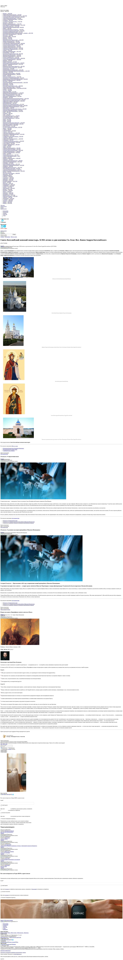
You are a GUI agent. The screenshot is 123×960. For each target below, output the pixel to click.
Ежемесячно (4, 748)
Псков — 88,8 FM (7, 121)
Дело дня (2, 205)
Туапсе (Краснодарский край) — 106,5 (11, 156)
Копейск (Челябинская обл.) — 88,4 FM (11, 80)
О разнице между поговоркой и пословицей (10, 859)
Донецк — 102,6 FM (7, 50)
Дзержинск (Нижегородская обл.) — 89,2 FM (13, 48)
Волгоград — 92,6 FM (8, 35)
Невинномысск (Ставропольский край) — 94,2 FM (14, 99)
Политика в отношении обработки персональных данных (13, 952)
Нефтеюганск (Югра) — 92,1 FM (10, 102)
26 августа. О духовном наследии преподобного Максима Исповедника (19, 521)
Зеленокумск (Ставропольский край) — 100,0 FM (14, 58)
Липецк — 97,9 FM (7, 89)
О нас (4, 215)
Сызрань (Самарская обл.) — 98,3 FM (11, 144)
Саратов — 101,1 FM (7, 131)
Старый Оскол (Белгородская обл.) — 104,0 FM (13, 141)
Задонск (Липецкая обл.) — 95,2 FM (11, 57)
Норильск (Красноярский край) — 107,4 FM (12, 110)
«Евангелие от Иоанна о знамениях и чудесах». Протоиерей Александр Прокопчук (19, 845)
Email (2, 800)
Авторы (5, 213)
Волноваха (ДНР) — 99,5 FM (9, 36)
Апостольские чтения (5, 609)
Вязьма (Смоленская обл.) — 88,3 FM (11, 41)
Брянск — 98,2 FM (7, 28)
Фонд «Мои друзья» (12, 932)
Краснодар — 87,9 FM (8, 83)
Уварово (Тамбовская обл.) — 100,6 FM (11, 158)
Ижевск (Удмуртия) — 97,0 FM (10, 61)
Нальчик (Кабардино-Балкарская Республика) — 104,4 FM (16, 98)
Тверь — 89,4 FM (7, 146)
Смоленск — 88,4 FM (7, 137)
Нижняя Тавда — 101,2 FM (9, 195)
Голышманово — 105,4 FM (9, 184)
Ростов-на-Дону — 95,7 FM (9, 126)
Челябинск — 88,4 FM (8, 166)
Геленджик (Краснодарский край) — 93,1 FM (13, 44)
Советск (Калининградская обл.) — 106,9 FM (13, 138)
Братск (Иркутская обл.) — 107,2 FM (11, 26)
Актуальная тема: (15, 518)
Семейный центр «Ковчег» (9, 450)
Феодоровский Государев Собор (10, 449)
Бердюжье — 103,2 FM (8, 180)
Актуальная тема (4, 454)
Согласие (7, 808)
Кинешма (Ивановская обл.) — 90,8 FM (11, 74)
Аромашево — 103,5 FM (8, 177)
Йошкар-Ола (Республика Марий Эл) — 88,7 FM (13, 66)
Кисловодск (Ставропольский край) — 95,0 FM (13, 77)
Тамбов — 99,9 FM (7, 145)
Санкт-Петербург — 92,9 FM (9, 130)
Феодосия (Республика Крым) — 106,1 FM (12, 161)
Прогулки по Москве (9, 830)
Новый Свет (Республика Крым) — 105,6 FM (13, 111)
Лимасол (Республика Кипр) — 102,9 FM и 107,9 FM (14, 88)
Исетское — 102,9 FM (8, 190)
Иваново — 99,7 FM (7, 60)
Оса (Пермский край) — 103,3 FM (10, 117)
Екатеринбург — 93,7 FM (8, 52)
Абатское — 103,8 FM (8, 176)
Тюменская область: (7, 175)
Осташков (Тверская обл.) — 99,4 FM (11, 118)
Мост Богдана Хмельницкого (7, 832)
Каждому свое (4, 866)
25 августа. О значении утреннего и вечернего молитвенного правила (18, 522)
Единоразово (12, 748)
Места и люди (14, 236)
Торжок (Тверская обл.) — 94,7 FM (10, 154)
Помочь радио (4, 750)
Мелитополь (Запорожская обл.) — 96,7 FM (12, 94)
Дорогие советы (4, 838)
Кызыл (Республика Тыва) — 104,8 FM (11, 87)
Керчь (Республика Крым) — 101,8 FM (11, 73)
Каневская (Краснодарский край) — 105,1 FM (13, 69)
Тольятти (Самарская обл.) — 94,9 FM (11, 152)
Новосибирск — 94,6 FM (8, 107)
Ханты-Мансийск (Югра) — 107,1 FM (11, 164)
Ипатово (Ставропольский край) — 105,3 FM (13, 64)
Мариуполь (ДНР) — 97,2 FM (9, 91)
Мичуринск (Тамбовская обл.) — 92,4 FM (12, 96)
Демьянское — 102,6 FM (8, 185)
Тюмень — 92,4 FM (7, 157)
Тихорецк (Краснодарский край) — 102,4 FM (13, 150)
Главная (2, 236)
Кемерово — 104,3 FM (8, 72)
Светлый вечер (8, 844)
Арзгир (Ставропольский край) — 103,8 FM (12, 19)
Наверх (2, 920)
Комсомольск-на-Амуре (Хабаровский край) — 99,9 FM (15, 79)
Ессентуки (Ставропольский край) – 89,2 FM (13, 53)
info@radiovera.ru (4, 937)
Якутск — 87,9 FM (7, 172)
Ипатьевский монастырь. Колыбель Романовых (13, 448)
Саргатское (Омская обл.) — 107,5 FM (11, 133)
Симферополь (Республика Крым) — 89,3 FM (13, 136)
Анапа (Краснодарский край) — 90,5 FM (12, 18)
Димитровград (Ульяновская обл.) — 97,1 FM (13, 49)
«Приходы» (26, 932)
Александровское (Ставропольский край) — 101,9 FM (15, 15)
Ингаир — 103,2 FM (7, 189)
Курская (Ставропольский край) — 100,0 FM (13, 86)
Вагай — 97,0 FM (7, 182)
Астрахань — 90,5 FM (8, 20)
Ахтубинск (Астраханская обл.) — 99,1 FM (12, 21)
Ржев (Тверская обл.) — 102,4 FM (10, 125)
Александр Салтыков (5, 852)
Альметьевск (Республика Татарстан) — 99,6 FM (13, 17)
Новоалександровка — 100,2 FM (10, 196)
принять (2, 958)
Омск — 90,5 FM (7, 112)
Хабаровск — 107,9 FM (8, 163)
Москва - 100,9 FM (5, 11)
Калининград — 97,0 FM (8, 68)
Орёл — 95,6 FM (6, 114)
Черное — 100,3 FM (7, 202)
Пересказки (7, 837)
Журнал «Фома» (4, 932)
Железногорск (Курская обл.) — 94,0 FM (12, 54)
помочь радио (4, 206)
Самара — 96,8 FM (7, 129)
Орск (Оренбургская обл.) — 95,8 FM (11, 115)
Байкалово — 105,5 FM (8, 179)
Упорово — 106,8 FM (7, 200)
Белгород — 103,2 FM (8, 22)
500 (1, 744)
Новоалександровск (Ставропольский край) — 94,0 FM (15, 105)
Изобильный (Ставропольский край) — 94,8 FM (13, 63)
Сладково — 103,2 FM (8, 199)
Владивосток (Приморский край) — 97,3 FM (13, 31)
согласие (7, 816)
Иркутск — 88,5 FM (7, 65)
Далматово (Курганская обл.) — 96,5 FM (12, 46)
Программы (5, 211)
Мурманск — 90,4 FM (8, 97)
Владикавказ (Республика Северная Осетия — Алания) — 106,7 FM (18, 33)
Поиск (14, 234)
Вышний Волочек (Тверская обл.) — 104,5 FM (13, 40)
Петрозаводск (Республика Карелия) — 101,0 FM (14, 122)
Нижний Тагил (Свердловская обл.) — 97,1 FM (13, 104)
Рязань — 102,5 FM (7, 128)
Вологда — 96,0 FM (7, 37)
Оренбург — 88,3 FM (7, 113)
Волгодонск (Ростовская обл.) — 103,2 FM (12, 34)
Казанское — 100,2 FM (8, 192)
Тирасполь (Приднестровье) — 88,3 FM (11, 149)
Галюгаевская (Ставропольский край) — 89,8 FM (14, 43)
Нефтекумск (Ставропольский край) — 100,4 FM (14, 100)
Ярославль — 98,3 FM (8, 174)
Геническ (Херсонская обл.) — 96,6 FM (11, 45)
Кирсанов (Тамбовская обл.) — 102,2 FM (12, 76)
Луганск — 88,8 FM (7, 90)
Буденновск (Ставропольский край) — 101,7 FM (13, 30)
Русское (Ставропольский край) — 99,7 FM (12, 127)
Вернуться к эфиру (5, 10)
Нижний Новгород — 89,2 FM (9, 103)
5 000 (6, 744)
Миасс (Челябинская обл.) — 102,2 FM (11, 95)
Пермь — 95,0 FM (7, 120)
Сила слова (7, 858)
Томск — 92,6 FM (7, 153)
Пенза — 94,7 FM (7, 119)
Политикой (4, 810)
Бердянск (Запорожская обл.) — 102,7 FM (12, 23)
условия (9, 749)
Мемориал (5, 929)
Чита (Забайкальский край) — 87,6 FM (11, 168)
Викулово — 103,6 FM (8, 183)
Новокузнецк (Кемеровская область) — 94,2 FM (13, 106)
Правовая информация (5, 950)
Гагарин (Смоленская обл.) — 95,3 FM (11, 42)
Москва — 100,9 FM (7, 13)
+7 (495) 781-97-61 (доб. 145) (14, 937)
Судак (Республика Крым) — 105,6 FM (11, 142)
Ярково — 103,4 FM (7, 203)
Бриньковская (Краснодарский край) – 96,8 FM (13, 27)
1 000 (3, 744)
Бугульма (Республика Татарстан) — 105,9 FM (13, 29)
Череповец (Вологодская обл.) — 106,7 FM (12, 167)
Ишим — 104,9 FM (7, 191)
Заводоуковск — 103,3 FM (9, 188)
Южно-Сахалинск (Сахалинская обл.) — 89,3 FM (14, 171)
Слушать (2, 830)
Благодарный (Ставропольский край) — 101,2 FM (14, 25)
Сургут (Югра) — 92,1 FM (9, 143)
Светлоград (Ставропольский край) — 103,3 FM (13, 134)
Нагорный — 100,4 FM (8, 194)
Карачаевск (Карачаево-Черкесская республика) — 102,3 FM (16, 71)
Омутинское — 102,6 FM (8, 198)
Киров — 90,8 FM (7, 75)
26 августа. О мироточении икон (10, 520)
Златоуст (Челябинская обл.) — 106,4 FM (12, 59)
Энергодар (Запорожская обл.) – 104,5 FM (12, 169)
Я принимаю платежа (8, 749)
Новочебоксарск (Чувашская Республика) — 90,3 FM (14, 108)
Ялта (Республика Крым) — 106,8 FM (11, 173)
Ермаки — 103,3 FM (7, 187)
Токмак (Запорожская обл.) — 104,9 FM (11, 151)
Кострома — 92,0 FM (7, 81)
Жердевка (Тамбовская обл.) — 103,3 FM (12, 56)
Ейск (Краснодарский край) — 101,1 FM (12, 51)
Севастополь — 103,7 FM (8, 135)
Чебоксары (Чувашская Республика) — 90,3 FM (13, 165)
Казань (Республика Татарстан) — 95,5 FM (12, 67)
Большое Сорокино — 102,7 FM (10, 181)
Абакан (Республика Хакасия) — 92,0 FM (12, 14)
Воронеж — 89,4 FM (7, 38)
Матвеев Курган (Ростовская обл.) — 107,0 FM (13, 92)
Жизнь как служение (9, 851)
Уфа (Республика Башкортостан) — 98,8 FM (12, 160)
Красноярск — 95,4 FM (8, 84)
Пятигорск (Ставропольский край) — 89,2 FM (13, 123)
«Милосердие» (20, 932)
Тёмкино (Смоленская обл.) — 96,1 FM (11, 148)
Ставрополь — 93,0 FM (8, 140)
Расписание (5, 212)
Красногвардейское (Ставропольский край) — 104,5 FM (15, 82)
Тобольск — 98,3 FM (7, 197)
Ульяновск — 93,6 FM (8, 159)
